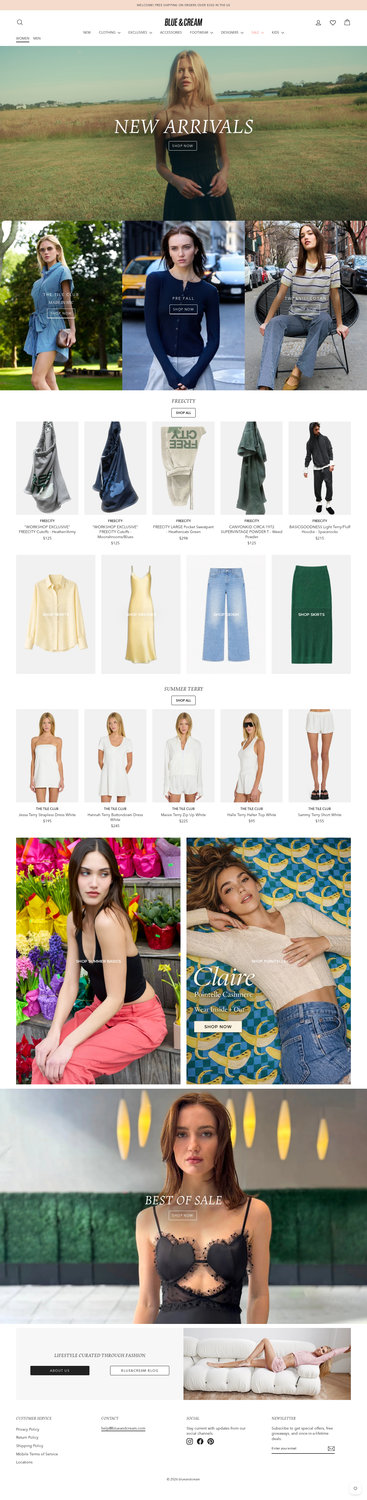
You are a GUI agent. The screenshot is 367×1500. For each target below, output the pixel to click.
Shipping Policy (29, 1445)
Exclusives (138, 32)
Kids (276, 32)
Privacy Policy (27, 1429)
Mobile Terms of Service (37, 1454)
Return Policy (27, 1437)
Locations (24, 1462)
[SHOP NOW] (61, 305)
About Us (60, 1371)
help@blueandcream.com (123, 1428)
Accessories (171, 32)
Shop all (183, 413)
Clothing (107, 32)
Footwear (199, 32)
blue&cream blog (139, 1371)
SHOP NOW (182, 146)
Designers (230, 32)
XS (36, 500)
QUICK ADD (47, 509)
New (87, 32)
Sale (255, 32)
